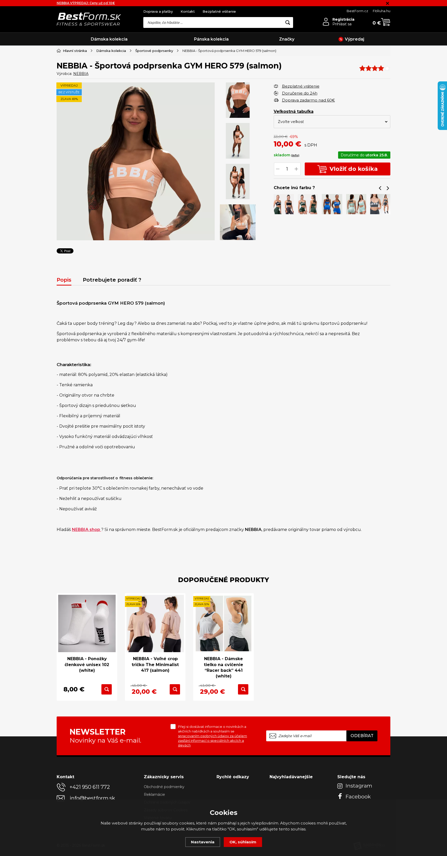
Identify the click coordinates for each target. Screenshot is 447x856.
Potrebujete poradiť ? (112, 280)
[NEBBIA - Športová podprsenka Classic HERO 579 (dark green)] (308, 204)
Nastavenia (202, 841)
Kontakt (188, 11)
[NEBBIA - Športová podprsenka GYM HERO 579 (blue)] (332, 204)
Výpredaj (354, 39)
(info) (295, 155)
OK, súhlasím (242, 841)
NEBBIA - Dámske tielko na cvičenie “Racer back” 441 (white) (223, 667)
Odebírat (362, 735)
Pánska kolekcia (211, 39)
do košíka (354, 168)
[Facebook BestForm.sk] (355, 795)
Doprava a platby (158, 11)
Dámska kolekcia (109, 39)
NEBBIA (80, 73)
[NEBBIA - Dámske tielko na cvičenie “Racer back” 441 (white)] (223, 623)
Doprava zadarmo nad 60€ (308, 100)
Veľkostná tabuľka (294, 111)
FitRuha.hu (381, 11)
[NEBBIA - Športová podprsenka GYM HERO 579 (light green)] (356, 204)
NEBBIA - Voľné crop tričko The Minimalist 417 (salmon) (155, 664)
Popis (64, 280)
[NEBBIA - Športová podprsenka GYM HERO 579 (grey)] (380, 204)
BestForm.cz (357, 11)
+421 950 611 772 (90, 787)
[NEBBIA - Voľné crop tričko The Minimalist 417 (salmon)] (155, 623)
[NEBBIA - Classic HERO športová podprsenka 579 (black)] (283, 204)
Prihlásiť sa (342, 24)
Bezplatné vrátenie (300, 86)
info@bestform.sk (92, 798)
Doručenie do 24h (299, 93)
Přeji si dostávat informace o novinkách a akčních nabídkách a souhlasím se (212, 735)
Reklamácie (154, 794)
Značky (286, 39)
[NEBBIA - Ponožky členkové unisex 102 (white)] (87, 623)
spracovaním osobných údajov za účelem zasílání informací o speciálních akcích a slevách (212, 740)
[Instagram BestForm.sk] (355, 785)
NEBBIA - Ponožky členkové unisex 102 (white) (87, 664)
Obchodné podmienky (164, 786)
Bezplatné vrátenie (219, 11)
